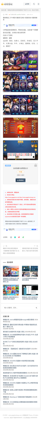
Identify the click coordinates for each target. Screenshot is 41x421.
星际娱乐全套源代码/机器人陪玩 (14, 332)
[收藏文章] (11, 237)
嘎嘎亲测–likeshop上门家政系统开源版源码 (17, 397)
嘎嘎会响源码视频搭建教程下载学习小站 (19, 10)
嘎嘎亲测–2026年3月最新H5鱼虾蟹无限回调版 (18, 361)
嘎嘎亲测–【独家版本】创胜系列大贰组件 (17, 349)
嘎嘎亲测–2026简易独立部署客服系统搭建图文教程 (20, 402)
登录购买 (21, 180)
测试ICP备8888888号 (16, 417)
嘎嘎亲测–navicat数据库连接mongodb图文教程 (18, 319)
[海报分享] (22, 237)
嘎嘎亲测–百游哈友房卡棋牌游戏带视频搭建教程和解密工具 (11, 280)
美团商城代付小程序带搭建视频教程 (15, 373)
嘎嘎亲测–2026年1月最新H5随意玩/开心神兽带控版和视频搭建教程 (20, 384)
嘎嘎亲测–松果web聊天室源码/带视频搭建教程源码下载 (20, 391)
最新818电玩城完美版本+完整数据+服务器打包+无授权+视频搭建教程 (11, 251)
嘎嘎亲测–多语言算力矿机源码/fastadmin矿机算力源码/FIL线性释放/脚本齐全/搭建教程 (20, 377)
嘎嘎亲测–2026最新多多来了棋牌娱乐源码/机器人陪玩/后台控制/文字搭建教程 (20, 355)
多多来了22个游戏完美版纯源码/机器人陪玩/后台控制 (20, 343)
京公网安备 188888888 (30, 417)
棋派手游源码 (36, 10)
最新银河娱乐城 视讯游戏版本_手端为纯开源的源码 (30, 250)
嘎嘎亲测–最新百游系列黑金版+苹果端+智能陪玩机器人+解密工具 (20, 326)
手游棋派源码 (13, 14)
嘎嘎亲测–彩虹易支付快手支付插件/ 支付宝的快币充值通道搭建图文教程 (20, 367)
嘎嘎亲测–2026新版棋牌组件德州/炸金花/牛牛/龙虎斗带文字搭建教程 (20, 336)
